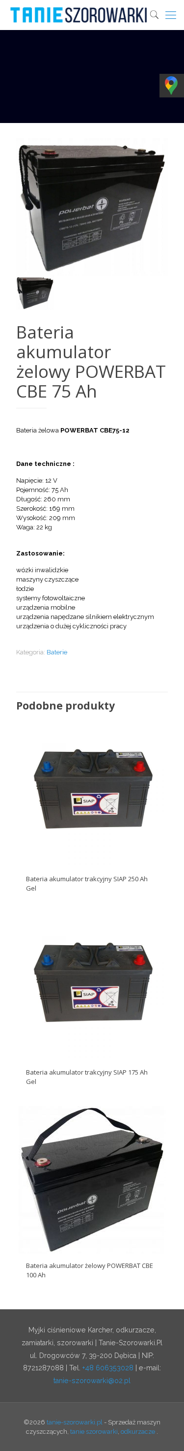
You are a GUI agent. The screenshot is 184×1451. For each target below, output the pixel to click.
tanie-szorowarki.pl (75, 1422)
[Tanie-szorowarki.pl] (95, 14)
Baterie (57, 652)
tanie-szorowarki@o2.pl (92, 1381)
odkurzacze (138, 1431)
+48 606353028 (107, 1368)
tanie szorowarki (94, 1431)
